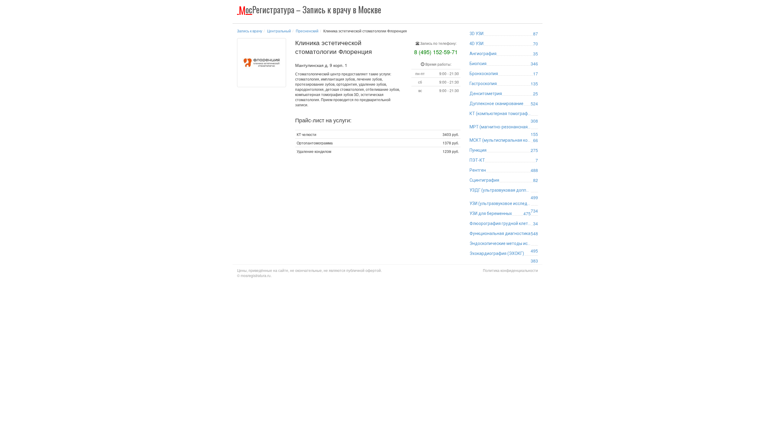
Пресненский (307, 30)
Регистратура (310, 9)
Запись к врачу (249, 30)
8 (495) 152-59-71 (436, 52)
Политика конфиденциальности (510, 270)
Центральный (279, 30)
